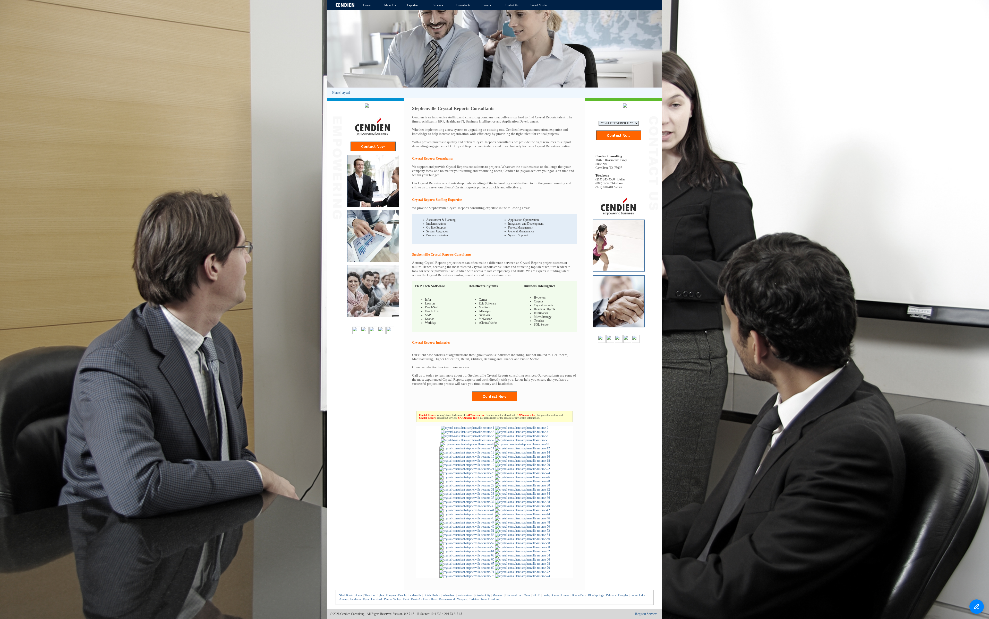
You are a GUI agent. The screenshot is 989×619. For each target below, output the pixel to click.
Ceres (555, 595)
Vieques (462, 599)
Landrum (355, 599)
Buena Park (579, 595)
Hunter (565, 595)
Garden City (482, 595)
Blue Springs (596, 595)
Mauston (497, 595)
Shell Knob (346, 595)
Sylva (380, 595)
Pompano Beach (396, 595)
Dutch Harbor (431, 595)
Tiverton (369, 595)
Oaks (527, 595)
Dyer (366, 599)
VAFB (536, 595)
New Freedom (490, 599)
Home (336, 92)
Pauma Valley (392, 599)
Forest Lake (637, 595)
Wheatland (448, 595)
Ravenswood (447, 599)
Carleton (474, 599)
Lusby (546, 595)
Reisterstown (465, 595)
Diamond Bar (513, 595)
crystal (346, 92)
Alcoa (358, 595)
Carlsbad (376, 599)
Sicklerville (414, 595)
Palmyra (611, 595)
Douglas (623, 595)
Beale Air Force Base (424, 599)
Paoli (406, 599)
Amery (343, 599)
